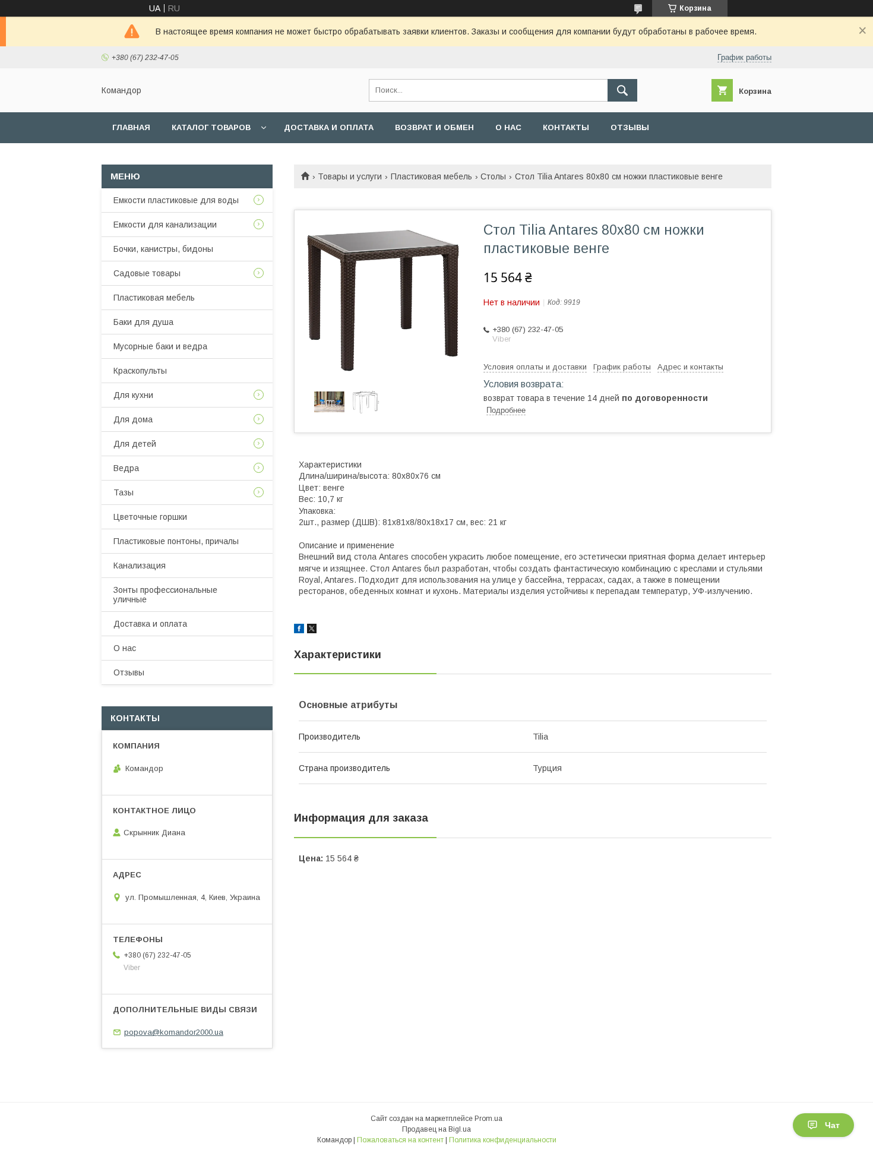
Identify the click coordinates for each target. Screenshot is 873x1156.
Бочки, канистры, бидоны (163, 249)
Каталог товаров (211, 127)
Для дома (133, 419)
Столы (493, 176)
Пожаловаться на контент (400, 1140)
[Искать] (622, 90)
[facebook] (299, 630)
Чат (832, 1125)
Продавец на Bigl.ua (436, 1129)
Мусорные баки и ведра (160, 346)
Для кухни (133, 395)
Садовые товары (147, 273)
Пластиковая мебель (431, 176)
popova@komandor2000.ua (173, 1032)
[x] (312, 630)
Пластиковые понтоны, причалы (176, 541)
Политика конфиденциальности (502, 1140)
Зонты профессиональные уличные (165, 594)
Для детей (134, 443)
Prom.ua (488, 1118)
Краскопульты (140, 370)
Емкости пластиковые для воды (176, 200)
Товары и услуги (350, 176)
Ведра (126, 468)
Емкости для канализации (165, 224)
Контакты (566, 127)
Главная (131, 127)
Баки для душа (143, 322)
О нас (508, 127)
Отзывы (630, 127)
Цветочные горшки (150, 517)
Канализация (139, 565)
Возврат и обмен (434, 127)
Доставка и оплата (329, 127)
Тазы (123, 492)
